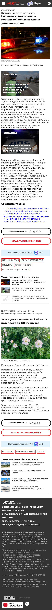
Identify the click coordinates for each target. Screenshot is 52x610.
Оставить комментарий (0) (26, 241)
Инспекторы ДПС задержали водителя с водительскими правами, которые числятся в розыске (30, 298)
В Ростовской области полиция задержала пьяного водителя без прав (24, 220)
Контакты (7, 517)
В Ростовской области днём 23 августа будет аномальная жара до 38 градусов (30, 480)
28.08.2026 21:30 (8, 311)
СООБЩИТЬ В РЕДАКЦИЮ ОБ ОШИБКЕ (21, 525)
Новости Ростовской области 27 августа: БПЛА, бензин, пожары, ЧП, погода (28, 464)
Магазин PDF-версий (13, 510)
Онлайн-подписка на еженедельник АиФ (24, 514)
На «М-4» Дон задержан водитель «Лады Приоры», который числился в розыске (26, 209)
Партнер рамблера (24, 597)
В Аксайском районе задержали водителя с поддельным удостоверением (26, 215)
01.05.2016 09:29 (8, 10)
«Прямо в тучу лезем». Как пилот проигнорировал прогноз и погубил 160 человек (28, 489)
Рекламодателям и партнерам (18, 521)
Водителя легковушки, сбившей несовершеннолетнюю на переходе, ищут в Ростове (29, 282)
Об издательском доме (15, 507)
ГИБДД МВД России (10, 61)
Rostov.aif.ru (27, 360)
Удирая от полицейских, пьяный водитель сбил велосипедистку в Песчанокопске (28, 289)
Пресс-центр (36, 507)
